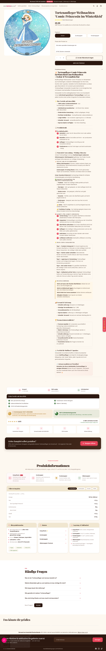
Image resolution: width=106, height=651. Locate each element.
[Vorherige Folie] (6, 32)
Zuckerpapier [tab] (81, 488)
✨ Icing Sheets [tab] (72, 488)
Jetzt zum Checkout (78, 63)
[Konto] (97, 6)
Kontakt (38, 605)
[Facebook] (96, 649)
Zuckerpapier (43, 535)
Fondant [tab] (89, 488)
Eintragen (97, 639)
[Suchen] (94, 6)
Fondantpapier (44, 539)
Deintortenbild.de (11, 648)
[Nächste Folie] (48, 32)
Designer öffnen (90, 443)
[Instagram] (99, 649)
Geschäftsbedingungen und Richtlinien (53, 648)
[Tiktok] (102, 649)
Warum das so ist (83, 632)
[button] (33, 635)
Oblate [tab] (94, 488)
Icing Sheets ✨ (44, 531)
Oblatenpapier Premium (46, 543)
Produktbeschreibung (60, 69)
